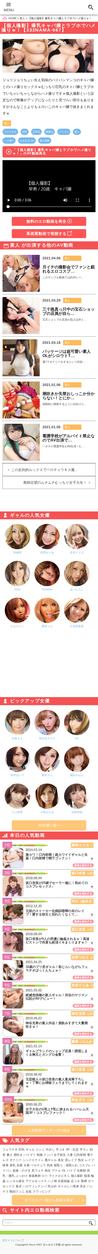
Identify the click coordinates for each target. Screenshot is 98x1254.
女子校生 (60, 1155)
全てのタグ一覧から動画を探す (49, 1200)
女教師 (81, 1170)
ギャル (30, 1149)
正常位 (36, 131)
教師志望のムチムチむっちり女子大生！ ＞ (59, 482)
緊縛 (84, 1181)
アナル (56, 1170)
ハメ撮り (9, 140)
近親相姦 (64, 1181)
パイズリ (30, 1155)
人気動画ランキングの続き (49, 1130)
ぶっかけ (22, 1176)
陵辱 (6, 1165)
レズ (6, 1160)
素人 (7, 123)
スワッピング (42, 1191)
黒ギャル (51, 1160)
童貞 (19, 1186)
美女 (61, 1160)
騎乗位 (49, 131)
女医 (29, 1191)
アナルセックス (36, 1181)
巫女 (83, 1186)
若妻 (20, 1165)
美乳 (13, 1165)
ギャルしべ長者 (68, 1186)
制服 (40, 1155)
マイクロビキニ (59, 1176)
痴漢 (87, 1176)
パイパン (64, 131)
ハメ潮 (52, 1181)
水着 (27, 1165)
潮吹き (18, 1155)
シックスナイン (33, 1160)
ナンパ (48, 1155)
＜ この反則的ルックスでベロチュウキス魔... (40, 470)
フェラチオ (10, 131)
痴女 (48, 1170)
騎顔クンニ (17, 1191)
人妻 (70, 1155)
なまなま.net (27, 140)
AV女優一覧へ (49, 825)
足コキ (75, 1181)
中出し (50, 1149)
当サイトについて (13, 1240)
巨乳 (24, 131)
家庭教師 (35, 1176)
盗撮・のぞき (22, 1170)
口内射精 (80, 1155)
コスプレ (85, 1165)
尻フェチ (38, 1170)
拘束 (50, 1165)
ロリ (45, 1176)
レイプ (89, 1160)
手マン (84, 1149)
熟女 (81, 1160)
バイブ (71, 1170)
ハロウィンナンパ (35, 1186)
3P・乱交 (72, 1149)
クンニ (40, 1149)
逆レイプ (71, 1160)
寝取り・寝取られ (66, 1165)
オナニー (16, 1160)
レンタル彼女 (16, 1181)
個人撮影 (45, 140)
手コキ (60, 1149)
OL (64, 1170)
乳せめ (52, 1186)
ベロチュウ (38, 1165)
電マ (90, 1155)
